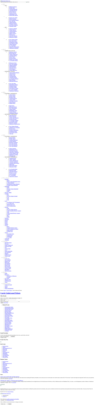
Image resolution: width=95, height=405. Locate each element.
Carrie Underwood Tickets (10, 293)
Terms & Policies (10, 391)
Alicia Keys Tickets (8, 310)
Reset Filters (6, 302)
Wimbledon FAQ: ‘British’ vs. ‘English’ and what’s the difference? (11, 380)
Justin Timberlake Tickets (9, 308)
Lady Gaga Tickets (8, 322)
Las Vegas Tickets (6, 355)
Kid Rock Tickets (8, 321)
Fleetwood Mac (5, 357)
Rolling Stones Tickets (9, 328)
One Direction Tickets (8, 325)
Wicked (4, 347)
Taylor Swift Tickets (8, 329)
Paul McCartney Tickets (9, 309)
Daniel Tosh (5, 349)
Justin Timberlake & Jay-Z (7, 348)
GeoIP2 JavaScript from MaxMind (13, 399)
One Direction (5, 354)
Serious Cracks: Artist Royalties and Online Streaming (9, 376)
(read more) (10, 378)
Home (5, 290)
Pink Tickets (7, 326)
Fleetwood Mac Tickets (9, 307)
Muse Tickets (7, 324)
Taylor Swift (5, 350)
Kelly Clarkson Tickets (9, 320)
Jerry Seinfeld (5, 356)
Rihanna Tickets (7, 327)
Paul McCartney (5, 346)
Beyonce (4, 351)
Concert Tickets (9, 290)
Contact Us (5, 396)
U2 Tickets (7, 330)
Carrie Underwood (6, 352)
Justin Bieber (5, 353)
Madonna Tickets (8, 323)
